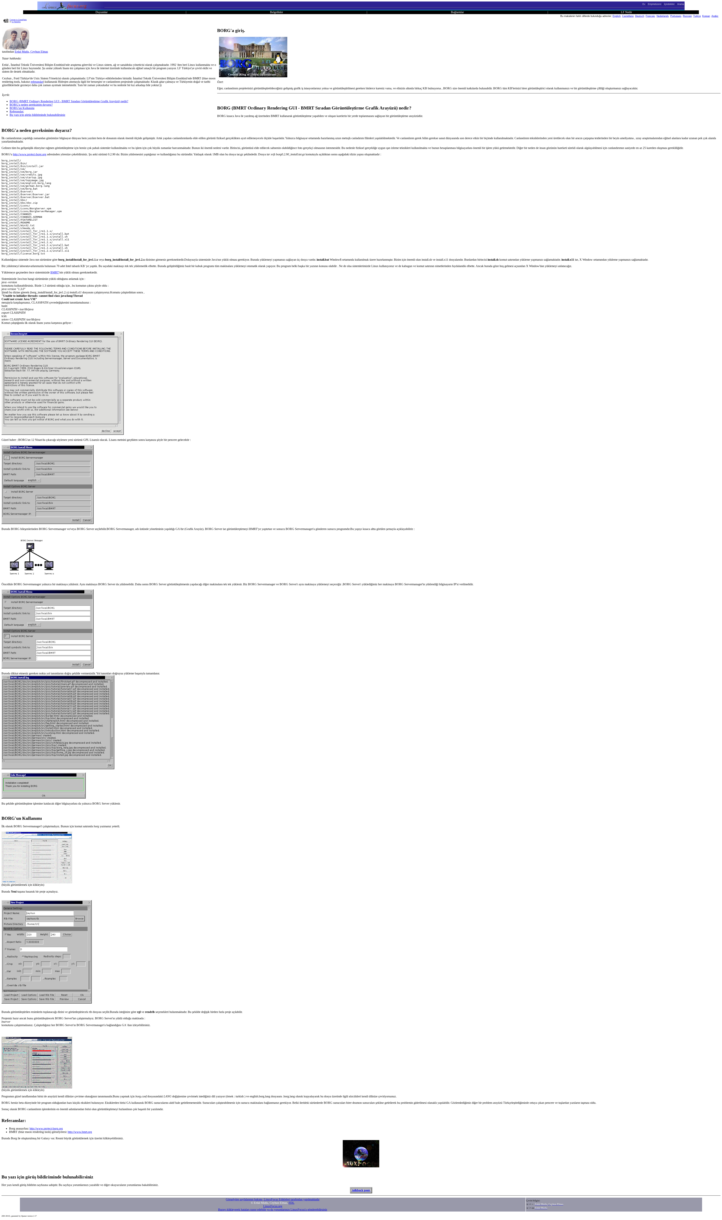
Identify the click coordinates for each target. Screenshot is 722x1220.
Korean (706, 16)
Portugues (675, 16)
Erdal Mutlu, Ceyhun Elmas (31, 51)
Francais (650, 16)
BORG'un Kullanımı (22, 108)
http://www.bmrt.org (80, 1131)
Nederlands (663, 16)
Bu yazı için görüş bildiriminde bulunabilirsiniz (37, 114)
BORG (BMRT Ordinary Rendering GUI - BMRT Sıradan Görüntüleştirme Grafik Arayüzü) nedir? (69, 101)
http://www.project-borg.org (29, 154)
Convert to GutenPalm (18, 20)
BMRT (54, 272)
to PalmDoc (16, 22)
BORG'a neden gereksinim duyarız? (31, 104)
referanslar (37, 81)
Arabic (714, 16)
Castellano (628, 16)
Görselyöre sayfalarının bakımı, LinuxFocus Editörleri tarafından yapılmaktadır (272, 1199)
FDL (291, 1202)
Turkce (697, 16)
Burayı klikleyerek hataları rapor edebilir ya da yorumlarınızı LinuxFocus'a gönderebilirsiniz (272, 1209)
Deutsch (639, 16)
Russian (687, 16)
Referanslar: (17, 111)
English (617, 16)
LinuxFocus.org (272, 1206)
